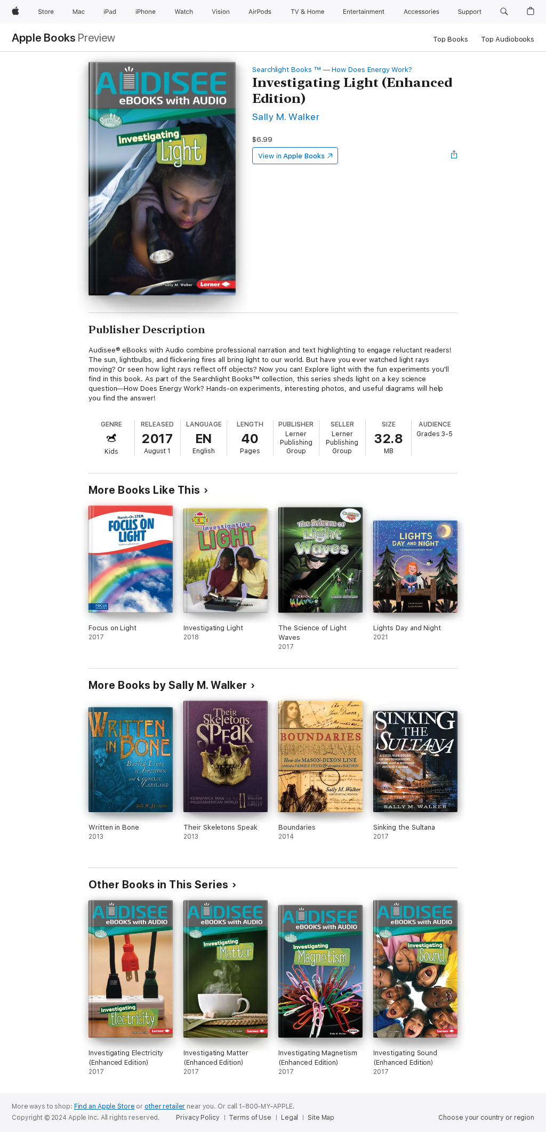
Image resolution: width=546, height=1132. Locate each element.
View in (291, 156)
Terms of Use (250, 1117)
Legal (289, 1117)
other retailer (164, 1106)
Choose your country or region (486, 1117)
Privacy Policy (197, 1117)
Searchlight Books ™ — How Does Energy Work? (332, 70)
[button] (504, 11)
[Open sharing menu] (454, 155)
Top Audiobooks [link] (507, 39)
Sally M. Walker (285, 116)
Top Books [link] (450, 39)
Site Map (321, 1117)
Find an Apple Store (104, 1106)
